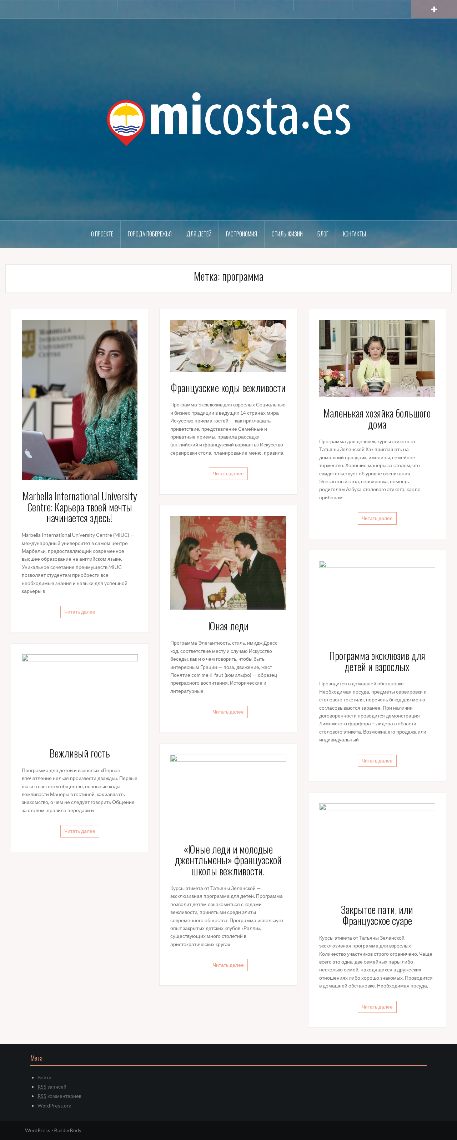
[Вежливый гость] (80, 695)
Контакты (354, 234)
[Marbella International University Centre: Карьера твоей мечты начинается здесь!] (79, 399)
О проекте (102, 234)
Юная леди (228, 626)
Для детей (198, 234)
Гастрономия (241, 234)
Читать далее (79, 612)
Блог (322, 234)
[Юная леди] (228, 562)
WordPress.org (54, 1105)
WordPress (37, 1130)
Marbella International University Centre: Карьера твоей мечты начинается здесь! (79, 507)
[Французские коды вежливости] (228, 345)
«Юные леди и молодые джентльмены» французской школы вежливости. (228, 860)
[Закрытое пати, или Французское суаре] (377, 848)
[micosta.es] (228, 119)
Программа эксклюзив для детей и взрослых (377, 661)
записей (51, 1087)
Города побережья (150, 234)
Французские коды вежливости (228, 387)
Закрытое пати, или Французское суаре (377, 915)
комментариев (59, 1096)
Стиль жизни (287, 234)
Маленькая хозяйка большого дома (377, 418)
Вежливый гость (80, 753)
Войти (44, 1077)
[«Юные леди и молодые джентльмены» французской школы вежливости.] (228, 793)
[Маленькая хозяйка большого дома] (377, 358)
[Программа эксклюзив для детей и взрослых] (377, 599)
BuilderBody (67, 1130)
